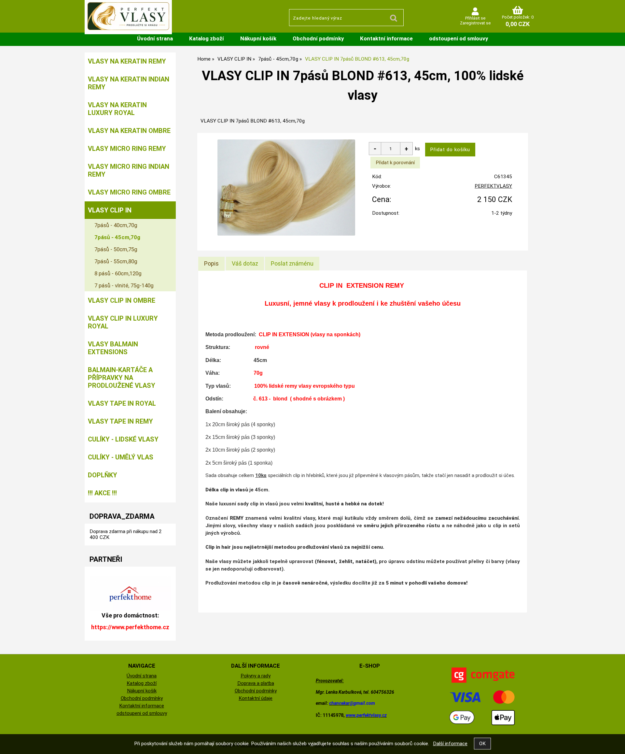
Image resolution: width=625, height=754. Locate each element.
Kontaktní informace (386, 38)
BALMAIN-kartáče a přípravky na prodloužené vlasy (121, 377)
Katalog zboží (206, 38)
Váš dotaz (245, 263)
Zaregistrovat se (475, 23)
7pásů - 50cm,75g (115, 249)
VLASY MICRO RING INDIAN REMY (128, 170)
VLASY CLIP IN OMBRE (121, 300)
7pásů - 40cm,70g (115, 225)
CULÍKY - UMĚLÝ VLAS (120, 457)
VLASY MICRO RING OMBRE (129, 192)
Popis (211, 263)
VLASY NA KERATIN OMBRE (129, 131)
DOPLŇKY (102, 475)
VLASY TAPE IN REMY (120, 421)
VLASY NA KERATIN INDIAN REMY (128, 83)
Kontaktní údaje (255, 698)
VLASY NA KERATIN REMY (127, 61)
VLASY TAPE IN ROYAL (122, 403)
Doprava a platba (255, 683)
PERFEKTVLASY (493, 186)
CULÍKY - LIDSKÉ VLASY (123, 439)
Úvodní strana (155, 38)
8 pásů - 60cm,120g (118, 273)
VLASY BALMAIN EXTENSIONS (113, 348)
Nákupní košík (258, 38)
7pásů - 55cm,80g (115, 261)
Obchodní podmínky (318, 38)
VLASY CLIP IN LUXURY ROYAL (123, 322)
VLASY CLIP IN (110, 210)
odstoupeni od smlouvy (458, 38)
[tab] (211, 263)
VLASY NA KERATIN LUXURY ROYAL (117, 109)
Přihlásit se (475, 18)
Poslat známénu (292, 263)
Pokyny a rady (256, 676)
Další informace (450, 744)
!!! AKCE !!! (102, 493)
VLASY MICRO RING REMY (127, 148)
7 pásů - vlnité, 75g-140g (124, 285)
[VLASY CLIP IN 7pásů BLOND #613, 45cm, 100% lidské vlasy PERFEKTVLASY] (286, 187)
